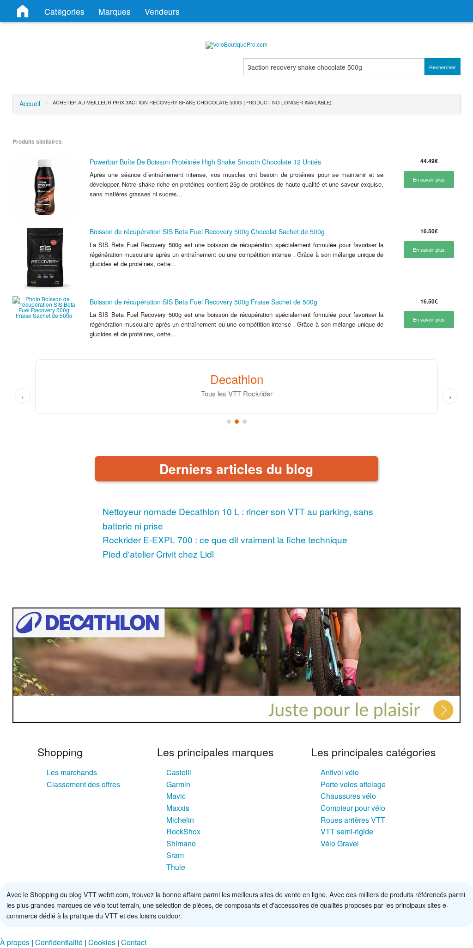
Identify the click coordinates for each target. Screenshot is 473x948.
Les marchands (72, 772)
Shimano (181, 843)
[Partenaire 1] (229, 421)
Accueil (29, 103)
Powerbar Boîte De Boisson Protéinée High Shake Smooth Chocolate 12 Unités (205, 161)
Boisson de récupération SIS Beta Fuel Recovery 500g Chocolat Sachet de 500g (207, 231)
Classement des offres (83, 784)
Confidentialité (59, 942)
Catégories (64, 11)
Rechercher (442, 67)
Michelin (180, 819)
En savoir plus (429, 179)
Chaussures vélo (348, 795)
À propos (15, 942)
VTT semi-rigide (347, 831)
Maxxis (177, 807)
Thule (175, 867)
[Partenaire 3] (245, 421)
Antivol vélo (340, 772)
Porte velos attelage (353, 784)
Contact (133, 942)
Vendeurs (162, 11)
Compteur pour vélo (353, 807)
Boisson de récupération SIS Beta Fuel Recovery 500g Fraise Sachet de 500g (203, 301)
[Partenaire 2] (237, 421)
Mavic (176, 795)
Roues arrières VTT (353, 819)
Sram (175, 855)
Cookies (101, 942)
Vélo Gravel (340, 843)
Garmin (178, 784)
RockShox (183, 831)
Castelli (178, 772)
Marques (114, 11)
